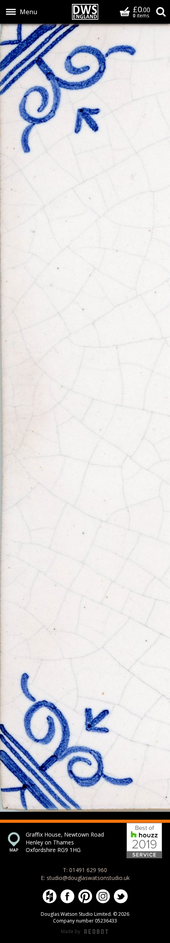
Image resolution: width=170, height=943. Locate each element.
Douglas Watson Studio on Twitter (121, 896)
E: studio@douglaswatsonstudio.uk (85, 878)
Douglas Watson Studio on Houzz (50, 896)
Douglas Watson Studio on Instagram (103, 896)
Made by (84, 931)
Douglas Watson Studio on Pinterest (85, 896)
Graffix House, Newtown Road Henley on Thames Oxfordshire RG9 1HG (65, 842)
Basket (125, 11)
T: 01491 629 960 (85, 870)
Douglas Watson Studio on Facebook (67, 896)
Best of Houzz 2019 (144, 840)
